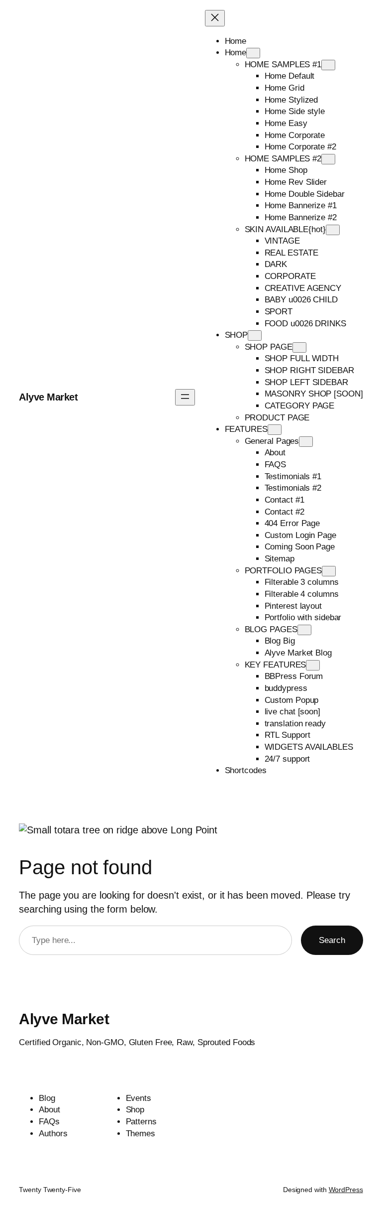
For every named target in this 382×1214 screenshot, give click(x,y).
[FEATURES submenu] (275, 429)
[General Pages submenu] (306, 441)
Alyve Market (48, 397)
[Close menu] (215, 18)
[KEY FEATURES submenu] (313, 665)
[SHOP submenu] (255, 335)
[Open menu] (185, 397)
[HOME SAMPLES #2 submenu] (328, 159)
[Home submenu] (253, 53)
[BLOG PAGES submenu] (304, 630)
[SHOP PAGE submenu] (299, 347)
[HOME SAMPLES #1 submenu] (328, 65)
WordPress (346, 1190)
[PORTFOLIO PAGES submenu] (329, 571)
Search (332, 940)
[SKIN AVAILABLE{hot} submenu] (333, 230)
